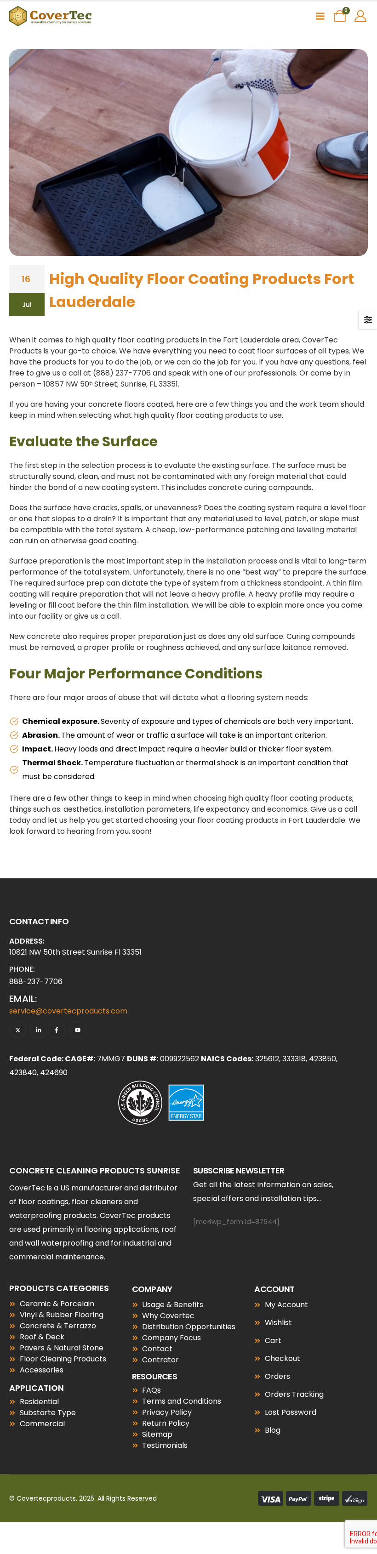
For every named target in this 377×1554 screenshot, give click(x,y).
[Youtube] (77, 1029)
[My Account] (361, 16)
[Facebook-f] (56, 1029)
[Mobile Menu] (320, 16)
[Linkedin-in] (38, 1029)
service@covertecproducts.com (68, 1011)
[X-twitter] (17, 1029)
